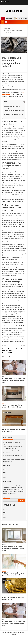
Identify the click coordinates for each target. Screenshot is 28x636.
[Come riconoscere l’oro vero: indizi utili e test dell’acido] (14, 585)
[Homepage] (2, 22)
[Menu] (5, 22)
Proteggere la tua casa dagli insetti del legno (14, 115)
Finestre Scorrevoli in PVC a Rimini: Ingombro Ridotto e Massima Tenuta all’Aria (13, 548)
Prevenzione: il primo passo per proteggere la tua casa (12, 107)
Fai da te (5, 477)
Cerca (5, 497)
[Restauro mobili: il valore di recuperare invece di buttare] (14, 418)
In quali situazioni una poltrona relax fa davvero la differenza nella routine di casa (13, 380)
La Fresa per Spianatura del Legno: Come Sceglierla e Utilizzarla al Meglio (7, 348)
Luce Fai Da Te (14, 10)
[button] (5, 22)
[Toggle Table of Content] (22, 102)
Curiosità (5, 475)
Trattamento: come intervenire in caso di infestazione (14, 111)
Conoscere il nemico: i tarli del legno (13, 104)
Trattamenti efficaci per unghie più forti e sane (20, 346)
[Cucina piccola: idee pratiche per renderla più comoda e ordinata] (14, 393)
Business (5, 470)
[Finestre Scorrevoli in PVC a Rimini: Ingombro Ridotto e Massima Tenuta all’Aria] (14, 535)
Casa (3, 376)
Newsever (20, 632)
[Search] (26, 22)
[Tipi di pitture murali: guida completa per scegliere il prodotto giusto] (14, 561)
